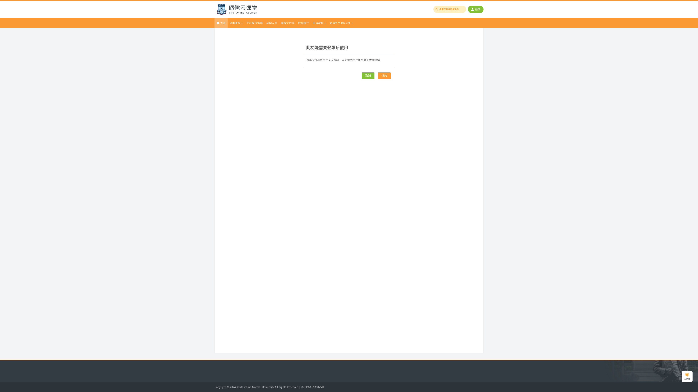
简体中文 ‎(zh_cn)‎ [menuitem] (340, 23)
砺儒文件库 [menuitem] (287, 23)
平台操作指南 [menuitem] (254, 23)
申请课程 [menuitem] (318, 23)
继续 (384, 75)
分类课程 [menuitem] (234, 23)
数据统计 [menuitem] (303, 23)
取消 (368, 75)
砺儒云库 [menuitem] (271, 23)
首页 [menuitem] (223, 23)
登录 (477, 9)
